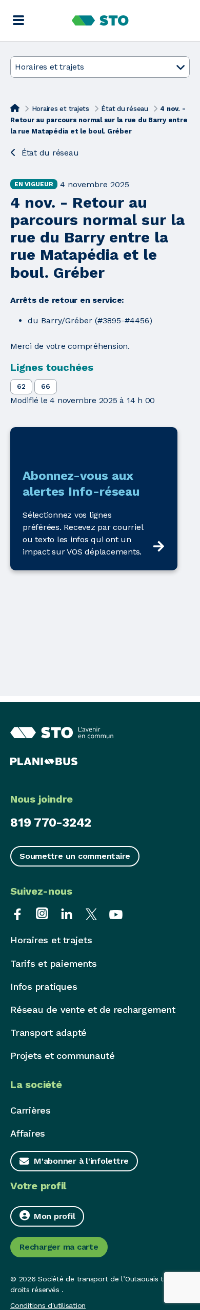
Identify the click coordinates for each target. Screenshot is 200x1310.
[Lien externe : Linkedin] (66, 913)
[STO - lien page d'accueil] (100, 20)
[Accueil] (14, 108)
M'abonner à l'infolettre (81, 1161)
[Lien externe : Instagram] (42, 913)
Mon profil (54, 1216)
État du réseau (124, 109)
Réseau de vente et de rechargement (92, 1009)
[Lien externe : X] (91, 913)
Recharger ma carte (58, 1247)
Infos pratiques (43, 986)
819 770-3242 (50, 822)
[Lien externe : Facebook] (17, 913)
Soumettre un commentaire (74, 856)
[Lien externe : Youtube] (116, 913)
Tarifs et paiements (53, 963)
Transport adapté (48, 1032)
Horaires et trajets (60, 109)
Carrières (30, 1110)
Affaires (27, 1133)
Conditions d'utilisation (48, 1305)
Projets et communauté (62, 1055)
